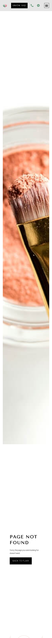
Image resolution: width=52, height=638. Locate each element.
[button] (46, 5)
